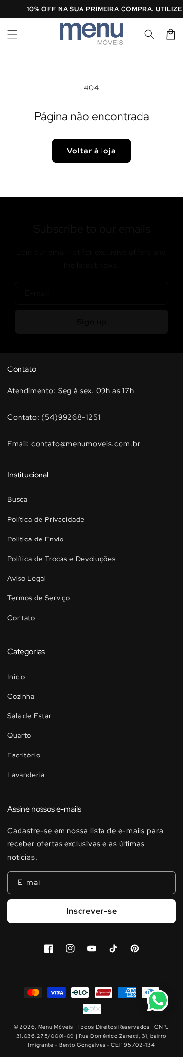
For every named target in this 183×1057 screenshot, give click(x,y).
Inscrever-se (91, 911)
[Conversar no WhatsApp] (157, 1000)
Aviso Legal (26, 578)
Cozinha (21, 696)
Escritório (24, 755)
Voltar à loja (91, 151)
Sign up (92, 322)
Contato (21, 617)
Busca (17, 499)
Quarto (19, 735)
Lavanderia (26, 774)
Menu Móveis (55, 1026)
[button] (12, 34)
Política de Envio (35, 539)
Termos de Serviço (38, 597)
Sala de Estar (29, 716)
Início (16, 676)
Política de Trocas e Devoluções (61, 558)
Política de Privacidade (46, 519)
